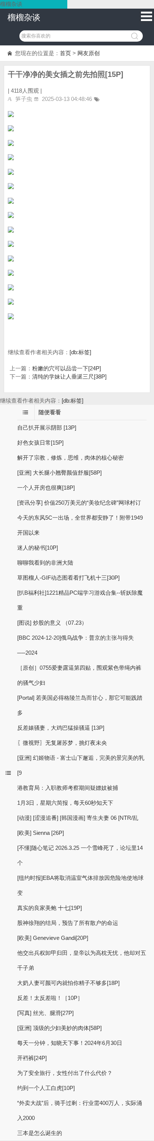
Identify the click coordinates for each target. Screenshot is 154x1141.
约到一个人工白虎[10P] (46, 1088)
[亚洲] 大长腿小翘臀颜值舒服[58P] (59, 472)
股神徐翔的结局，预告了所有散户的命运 (67, 923)
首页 (65, 53)
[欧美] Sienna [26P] (40, 833)
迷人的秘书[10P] (37, 547)
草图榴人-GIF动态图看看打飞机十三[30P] (68, 577)
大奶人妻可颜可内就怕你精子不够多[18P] (68, 983)
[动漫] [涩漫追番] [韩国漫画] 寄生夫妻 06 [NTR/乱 (77, 818)
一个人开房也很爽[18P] (46, 487)
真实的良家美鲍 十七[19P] (49, 908)
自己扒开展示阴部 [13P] (46, 427)
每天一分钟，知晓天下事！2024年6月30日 (69, 1043)
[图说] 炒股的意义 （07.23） (52, 622)
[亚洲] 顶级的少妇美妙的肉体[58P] (59, 1028)
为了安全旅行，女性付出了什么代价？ (65, 1073)
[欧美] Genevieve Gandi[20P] (52, 938)
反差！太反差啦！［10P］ (50, 998)
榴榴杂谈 (23, 17)
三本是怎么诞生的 (39, 1133)
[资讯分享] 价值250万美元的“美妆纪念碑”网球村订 (79, 502)
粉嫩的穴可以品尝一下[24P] (66, 368)
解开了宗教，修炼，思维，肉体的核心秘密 (70, 457)
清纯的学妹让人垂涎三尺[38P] (69, 376)
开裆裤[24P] (32, 1058)
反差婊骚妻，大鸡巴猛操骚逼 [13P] (60, 728)
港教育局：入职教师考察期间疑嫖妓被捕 (67, 788)
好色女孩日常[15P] (40, 442)
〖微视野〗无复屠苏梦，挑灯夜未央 (62, 743)
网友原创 (88, 53)
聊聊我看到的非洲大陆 (45, 562)
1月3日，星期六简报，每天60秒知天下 (65, 803)
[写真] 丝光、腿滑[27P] (45, 1013)
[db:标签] (80, 352)
